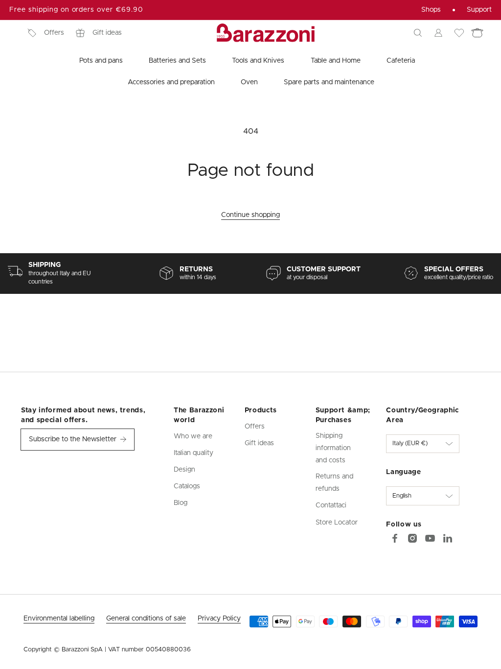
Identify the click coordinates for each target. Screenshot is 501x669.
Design (184, 469)
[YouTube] (430, 538)
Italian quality (193, 453)
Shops (431, 9)
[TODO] (447, 538)
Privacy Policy (219, 618)
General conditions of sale (146, 618)
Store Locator (337, 522)
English (401, 496)
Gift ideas (107, 32)
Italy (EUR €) (410, 443)
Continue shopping (250, 215)
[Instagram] (412, 538)
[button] (418, 32)
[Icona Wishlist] (459, 32)
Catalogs (187, 486)
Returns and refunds (334, 482)
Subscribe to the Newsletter (72, 439)
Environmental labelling (58, 618)
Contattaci (331, 505)
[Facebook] (395, 538)
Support (479, 9)
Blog (180, 503)
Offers (54, 32)
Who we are (193, 436)
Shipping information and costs (333, 448)
